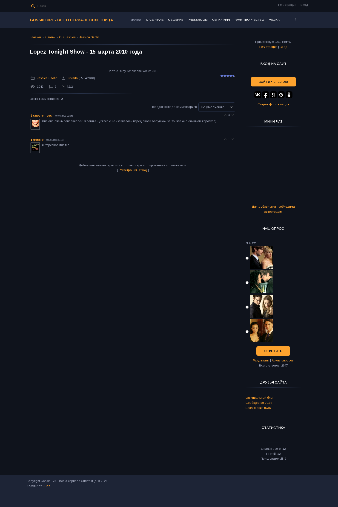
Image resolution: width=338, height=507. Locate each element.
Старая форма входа (273, 104)
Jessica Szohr (89, 37)
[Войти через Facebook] (265, 94)
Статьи (50, 37)
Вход (304, 4)
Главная (36, 37)
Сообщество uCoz (259, 402)
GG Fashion (67, 37)
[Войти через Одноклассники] (289, 94)
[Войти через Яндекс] (273, 94)
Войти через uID (273, 81)
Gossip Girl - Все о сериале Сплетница (71, 20)
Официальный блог (260, 397)
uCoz (46, 486)
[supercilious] (41, 121)
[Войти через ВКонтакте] (257, 94)
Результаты (261, 360)
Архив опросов (283, 360)
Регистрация (287, 4)
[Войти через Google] (281, 94)
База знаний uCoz (259, 408)
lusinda (73, 78)
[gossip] (41, 145)
